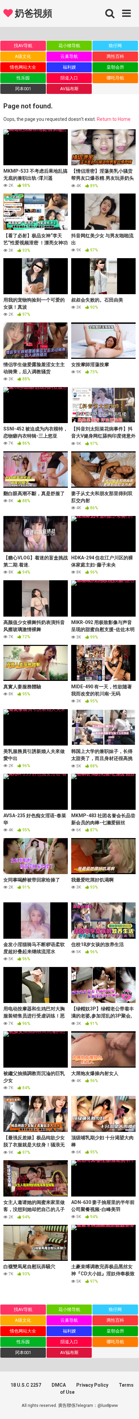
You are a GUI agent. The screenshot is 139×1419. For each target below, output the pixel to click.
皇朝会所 (115, 67)
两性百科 (115, 56)
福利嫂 (69, 67)
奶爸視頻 (32, 13)
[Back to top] (126, 1405)
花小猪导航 (69, 45)
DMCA (59, 1385)
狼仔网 (115, 45)
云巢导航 (69, 56)
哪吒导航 (115, 77)
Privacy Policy (92, 1385)
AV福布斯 (69, 88)
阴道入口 (69, 77)
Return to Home (114, 119)
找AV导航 (23, 45)
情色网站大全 (23, 67)
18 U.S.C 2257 (25, 1385)
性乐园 (23, 77)
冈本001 (23, 88)
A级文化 (23, 56)
